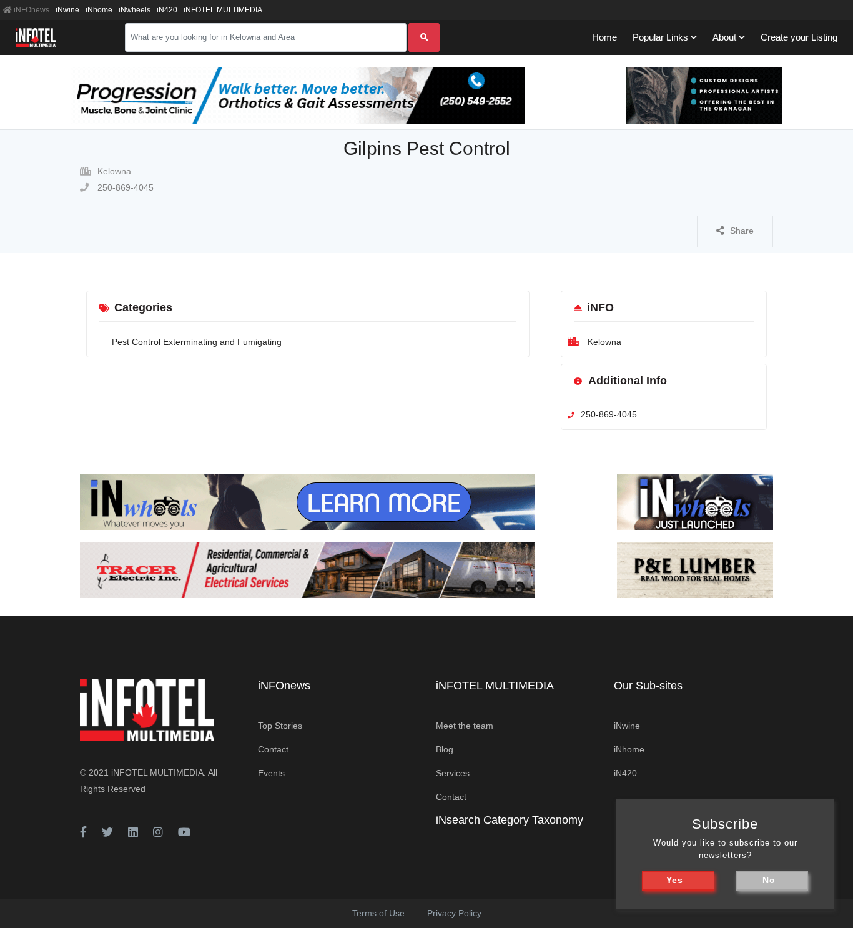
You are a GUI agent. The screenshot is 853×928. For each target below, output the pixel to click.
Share (742, 231)
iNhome (99, 10)
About (724, 37)
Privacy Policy (454, 913)
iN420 (167, 10)
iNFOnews (30, 10)
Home (604, 37)
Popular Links (660, 37)
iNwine (67, 10)
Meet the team (464, 726)
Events (271, 773)
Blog (444, 749)
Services (453, 773)
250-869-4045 (124, 187)
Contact (273, 749)
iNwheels (134, 10)
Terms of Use (378, 913)
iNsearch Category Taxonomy (509, 820)
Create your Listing (799, 37)
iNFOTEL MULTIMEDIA (223, 10)
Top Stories (280, 726)
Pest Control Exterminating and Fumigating (197, 342)
